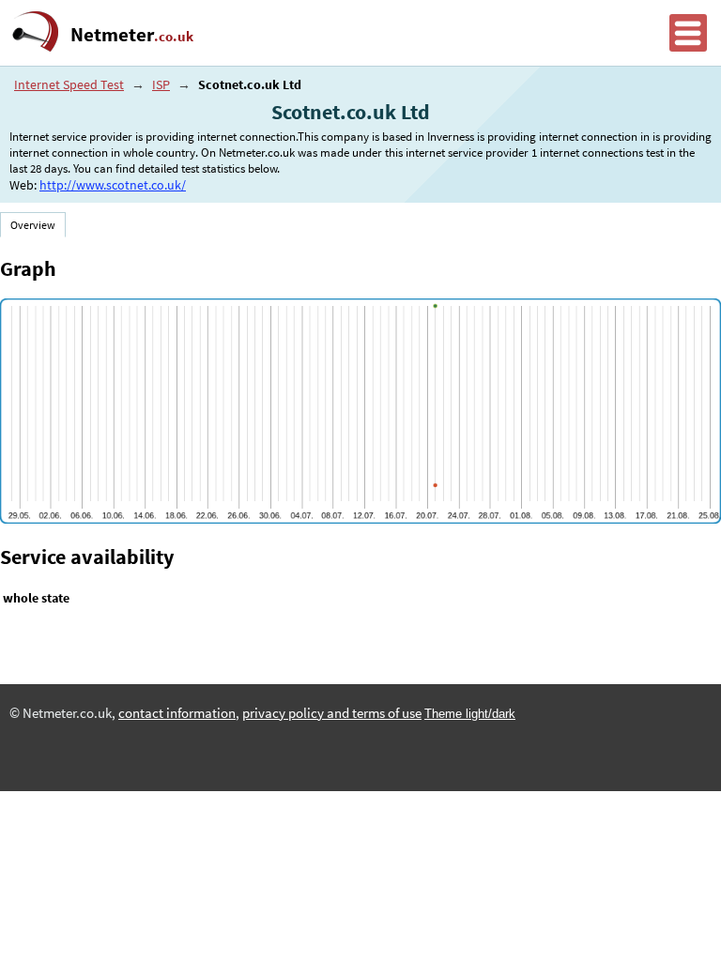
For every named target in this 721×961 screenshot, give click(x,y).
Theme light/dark (469, 714)
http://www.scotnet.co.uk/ (112, 184)
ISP (161, 84)
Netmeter (131, 35)
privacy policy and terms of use (332, 713)
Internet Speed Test (69, 84)
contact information (177, 713)
